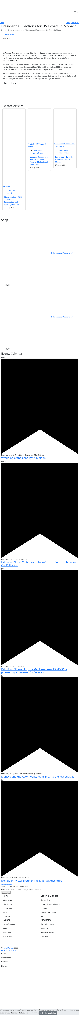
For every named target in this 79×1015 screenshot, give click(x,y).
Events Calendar (8, 924)
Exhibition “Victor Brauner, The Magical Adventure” (32, 880)
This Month (6, 932)
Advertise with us (47, 932)
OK (41, 1013)
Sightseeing (45, 900)
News (10, 30)
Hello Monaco (8, 948)
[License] (18, 950)
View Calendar (6, 884)
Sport (10, 193)
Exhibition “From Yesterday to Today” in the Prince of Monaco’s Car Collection (39, 563)
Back (2, 23)
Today (4, 928)
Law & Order (38, 153)
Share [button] (68, 23)
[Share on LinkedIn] (39, 97)
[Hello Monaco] (11, 10)
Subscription (6, 958)
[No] (58, 1013)
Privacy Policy (50, 1013)
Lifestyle (44, 908)
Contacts (4, 962)
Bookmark (75, 23)
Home (3, 954)
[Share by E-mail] (39, 92)
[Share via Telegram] (39, 102)
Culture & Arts (7, 908)
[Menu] (75, 11)
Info (42, 916)
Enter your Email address (11, 890)
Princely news (64, 153)
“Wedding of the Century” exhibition (23, 458)
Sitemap (4, 966)
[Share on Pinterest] (39, 95)
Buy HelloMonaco (47, 924)
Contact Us (45, 936)
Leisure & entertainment (50, 904)
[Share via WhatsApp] (39, 100)
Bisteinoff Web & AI (8, 950)
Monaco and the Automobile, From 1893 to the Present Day (37, 776)
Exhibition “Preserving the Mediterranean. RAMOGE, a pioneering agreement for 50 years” (34, 671)
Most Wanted (7, 936)
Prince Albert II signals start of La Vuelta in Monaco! (64, 159)
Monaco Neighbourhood (50, 912)
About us (44, 928)
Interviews (6, 916)
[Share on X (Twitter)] (39, 89)
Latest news (19, 30)
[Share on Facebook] (39, 87)
